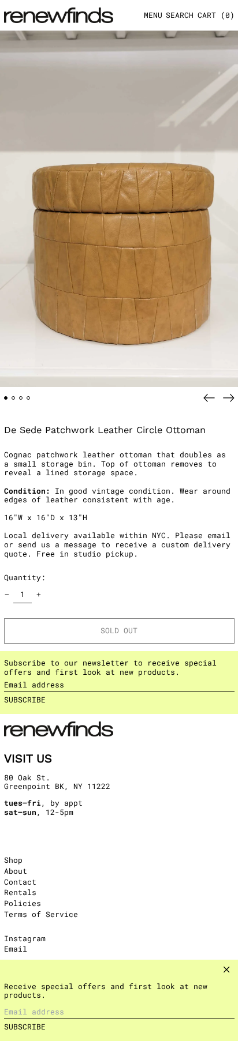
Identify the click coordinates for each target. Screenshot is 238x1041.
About (15, 871)
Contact (20, 882)
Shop (13, 860)
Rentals (20, 892)
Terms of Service (41, 914)
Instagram (25, 939)
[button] (180, 15)
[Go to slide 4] (29, 398)
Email (15, 949)
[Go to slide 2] (14, 398)
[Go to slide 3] (21, 398)
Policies (22, 903)
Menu (153, 15)
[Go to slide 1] (6, 398)
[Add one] (38, 595)
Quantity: (25, 577)
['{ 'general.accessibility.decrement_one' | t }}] (6, 595)
